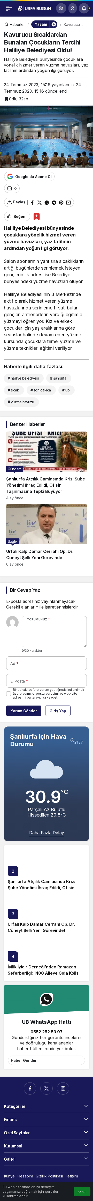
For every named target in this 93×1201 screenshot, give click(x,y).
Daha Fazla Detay (46, 832)
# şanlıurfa (58, 378)
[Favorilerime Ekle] (36, 216)
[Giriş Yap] (72, 8)
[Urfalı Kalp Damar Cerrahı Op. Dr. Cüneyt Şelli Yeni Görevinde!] (46, 535)
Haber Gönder (24, 1060)
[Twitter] (46, 1088)
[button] (61, 8)
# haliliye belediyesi (23, 378)
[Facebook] (30, 1088)
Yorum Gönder (24, 711)
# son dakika (40, 390)
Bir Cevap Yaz (25, 590)
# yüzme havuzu (21, 402)
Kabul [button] (82, 1192)
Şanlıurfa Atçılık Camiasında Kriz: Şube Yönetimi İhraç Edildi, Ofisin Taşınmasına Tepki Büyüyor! (41, 887)
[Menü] (9, 8)
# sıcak (13, 390)
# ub (65, 390)
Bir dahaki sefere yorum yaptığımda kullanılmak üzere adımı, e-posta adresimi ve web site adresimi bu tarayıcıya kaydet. (48, 693)
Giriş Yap (58, 711)
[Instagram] (63, 1088)
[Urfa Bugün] (34, 8)
